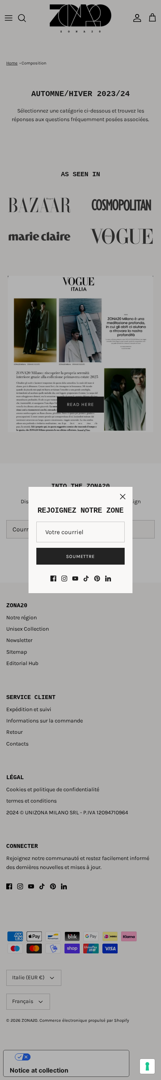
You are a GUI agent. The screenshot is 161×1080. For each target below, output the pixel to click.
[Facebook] (53, 578)
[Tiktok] (86, 578)
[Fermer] (122, 496)
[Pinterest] (97, 578)
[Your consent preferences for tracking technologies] (147, 1066)
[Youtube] (75, 578)
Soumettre (80, 556)
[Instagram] (64, 578)
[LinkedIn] (108, 578)
